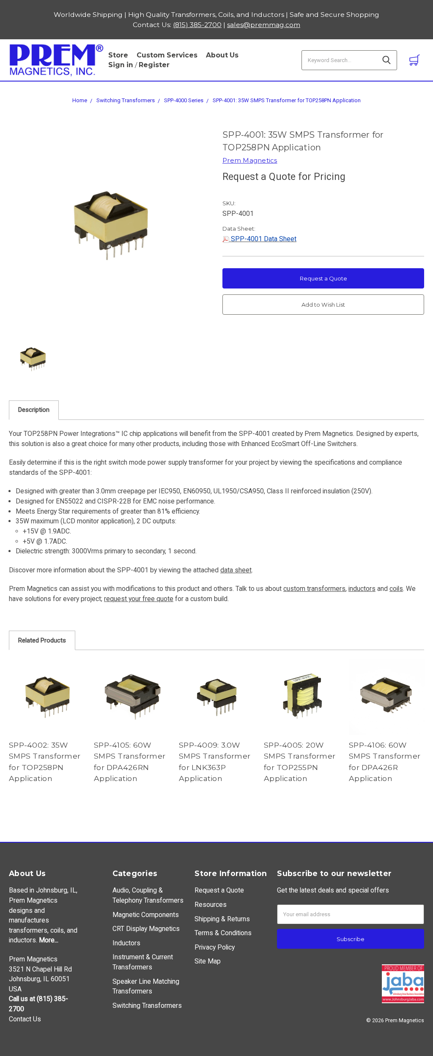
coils (396, 589)
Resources (211, 905)
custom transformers (314, 589)
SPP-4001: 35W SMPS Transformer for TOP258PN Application (287, 100)
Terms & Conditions (223, 933)
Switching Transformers (125, 100)
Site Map (208, 961)
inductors (361, 589)
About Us (222, 55)
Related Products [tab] (42, 640)
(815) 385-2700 (197, 25)
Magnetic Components (145, 915)
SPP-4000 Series (183, 100)
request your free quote (138, 599)
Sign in (120, 65)
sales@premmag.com (263, 25)
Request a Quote (323, 278)
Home (79, 100)
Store (118, 55)
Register (154, 65)
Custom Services (167, 55)
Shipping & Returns (222, 919)
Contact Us (25, 1019)
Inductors (126, 943)
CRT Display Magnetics (146, 929)
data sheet (236, 570)
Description (33, 410)
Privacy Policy (215, 947)
